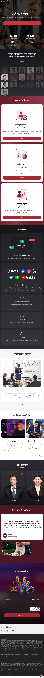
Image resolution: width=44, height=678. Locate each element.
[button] (40, 675)
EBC (4, 675)
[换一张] (35, 611)
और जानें (22, 138)
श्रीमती (38, 601)
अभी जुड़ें (22, 61)
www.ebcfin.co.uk (34, 642)
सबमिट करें (21, 617)
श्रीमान (34, 601)
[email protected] (29, 656)
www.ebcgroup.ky (39, 643)
